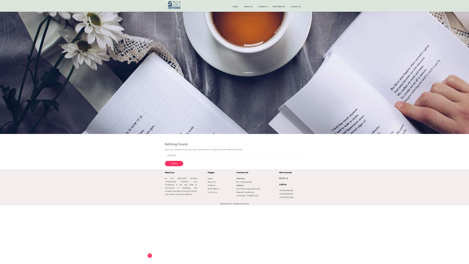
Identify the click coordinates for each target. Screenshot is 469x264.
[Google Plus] (284, 178)
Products (263, 6)
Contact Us (296, 6)
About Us (248, 6)
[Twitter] (280, 178)
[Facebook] (282, 178)
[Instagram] (287, 178)
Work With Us (279, 6)
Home (235, 6)
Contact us (212, 192)
